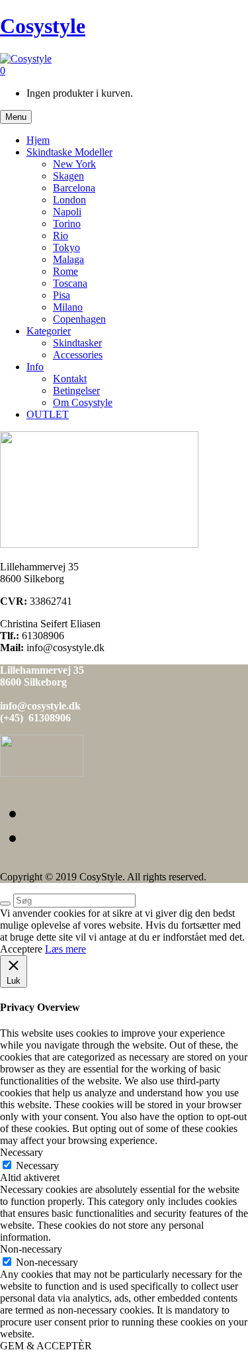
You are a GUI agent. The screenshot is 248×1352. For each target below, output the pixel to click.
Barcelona (74, 187)
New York (74, 164)
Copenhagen (79, 319)
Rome (65, 271)
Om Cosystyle (82, 402)
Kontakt (70, 378)
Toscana (70, 283)
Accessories (78, 354)
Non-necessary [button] (31, 1249)
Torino (67, 223)
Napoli (67, 211)
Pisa (61, 295)
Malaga (68, 259)
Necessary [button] (21, 1152)
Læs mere (65, 949)
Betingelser (76, 390)
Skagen (68, 176)
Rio (60, 235)
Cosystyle (42, 26)
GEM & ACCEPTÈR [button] (46, 1345)
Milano (68, 307)
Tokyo (66, 247)
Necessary (37, 1165)
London (69, 199)
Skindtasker (77, 342)
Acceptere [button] (21, 949)
